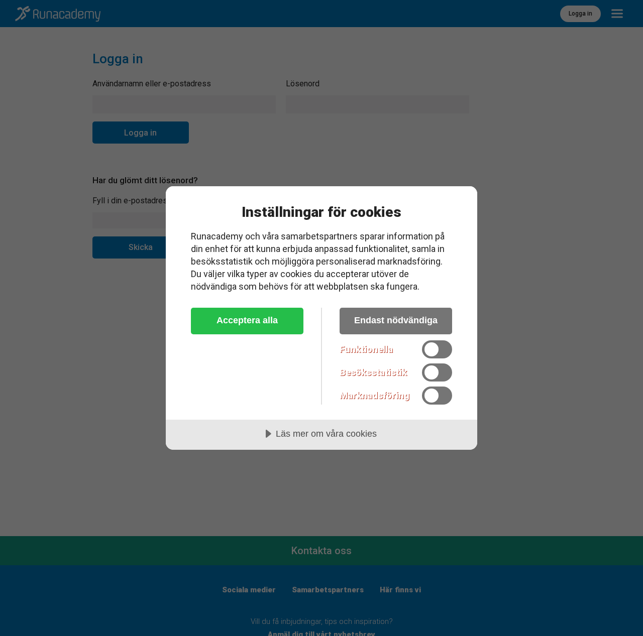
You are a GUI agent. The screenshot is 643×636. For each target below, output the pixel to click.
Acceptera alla (247, 320)
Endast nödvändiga (396, 320)
